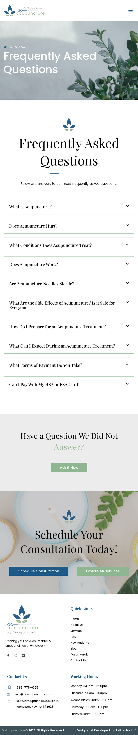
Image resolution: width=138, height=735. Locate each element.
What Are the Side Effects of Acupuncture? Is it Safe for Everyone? (62, 305)
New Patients (79, 643)
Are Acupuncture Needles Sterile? (41, 283)
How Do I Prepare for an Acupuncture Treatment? (57, 326)
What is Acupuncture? (30, 206)
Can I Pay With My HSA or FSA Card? (44, 384)
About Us (76, 625)
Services (76, 631)
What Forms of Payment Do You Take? (45, 365)
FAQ (73, 637)
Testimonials (79, 654)
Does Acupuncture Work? (33, 264)
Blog (73, 648)
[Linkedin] (23, 655)
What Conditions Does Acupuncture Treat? (50, 245)
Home (74, 619)
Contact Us (78, 660)
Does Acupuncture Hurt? (33, 226)
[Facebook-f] (8, 655)
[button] (69, 206)
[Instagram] (16, 655)
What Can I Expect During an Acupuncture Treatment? (62, 346)
